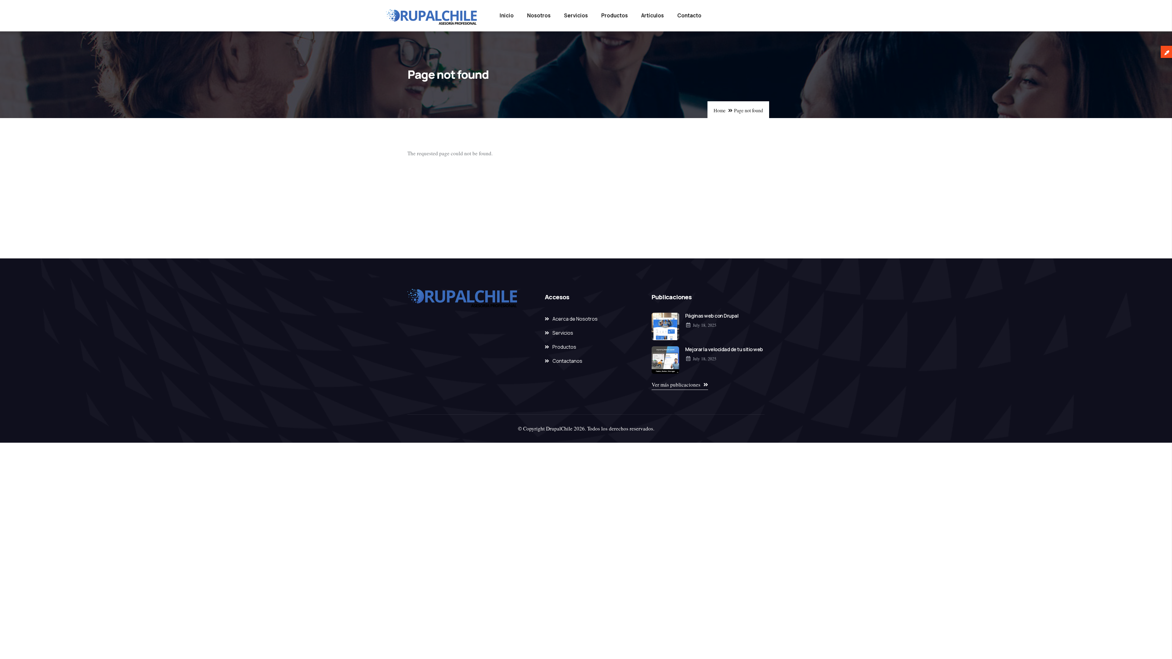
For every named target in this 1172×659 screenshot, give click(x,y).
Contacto (689, 15)
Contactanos (567, 361)
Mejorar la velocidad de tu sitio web (724, 349)
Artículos (652, 15)
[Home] (431, 17)
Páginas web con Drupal (711, 315)
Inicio (507, 15)
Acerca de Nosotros (575, 318)
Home (719, 110)
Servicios (576, 15)
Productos (614, 15)
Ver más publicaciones (676, 384)
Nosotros (539, 15)
